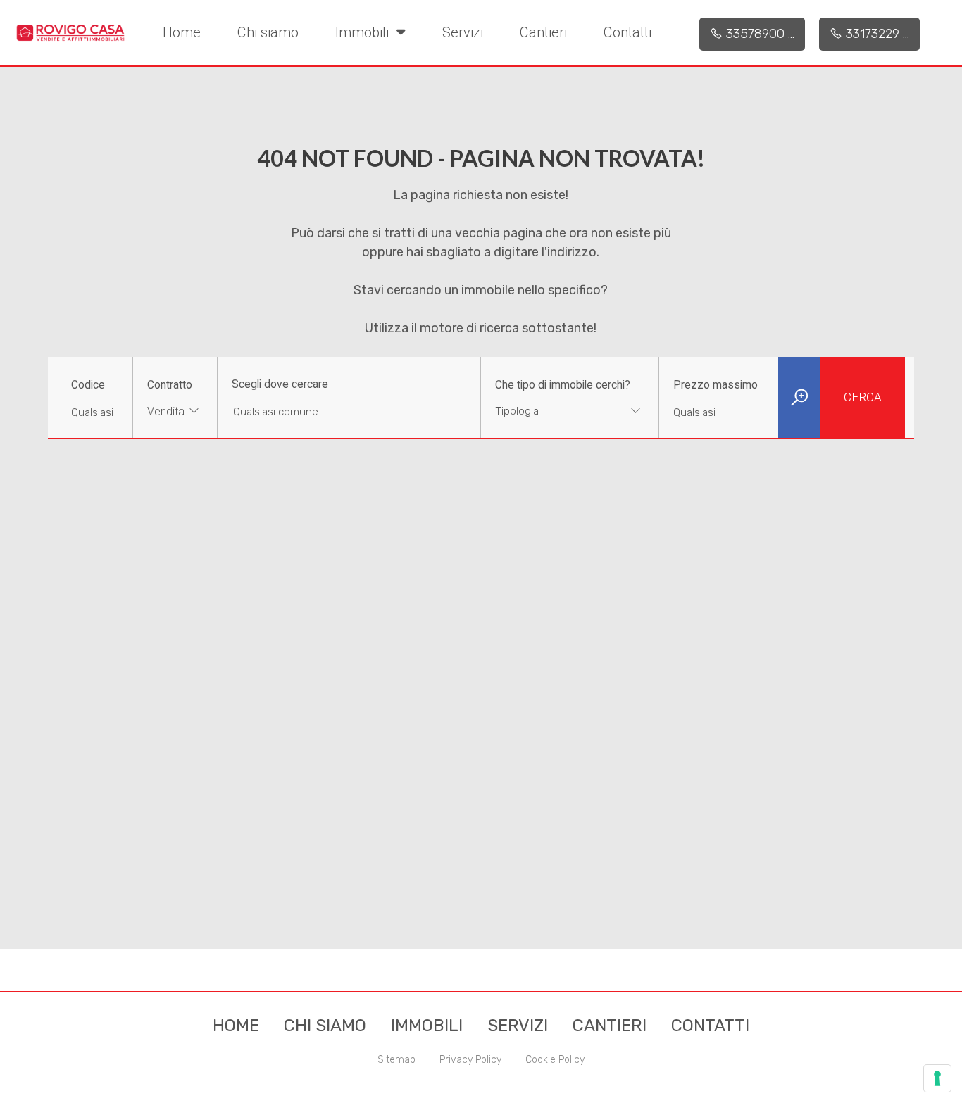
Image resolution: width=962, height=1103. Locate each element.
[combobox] (175, 413)
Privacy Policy (470, 1060)
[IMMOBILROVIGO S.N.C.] (70, 31)
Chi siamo (268, 32)
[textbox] (554, 411)
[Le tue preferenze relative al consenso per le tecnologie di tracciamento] (937, 1078)
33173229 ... (875, 34)
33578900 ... (758, 34)
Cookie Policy (555, 1060)
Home (182, 32)
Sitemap (396, 1060)
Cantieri (543, 32)
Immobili (363, 32)
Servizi (462, 32)
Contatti (627, 32)
